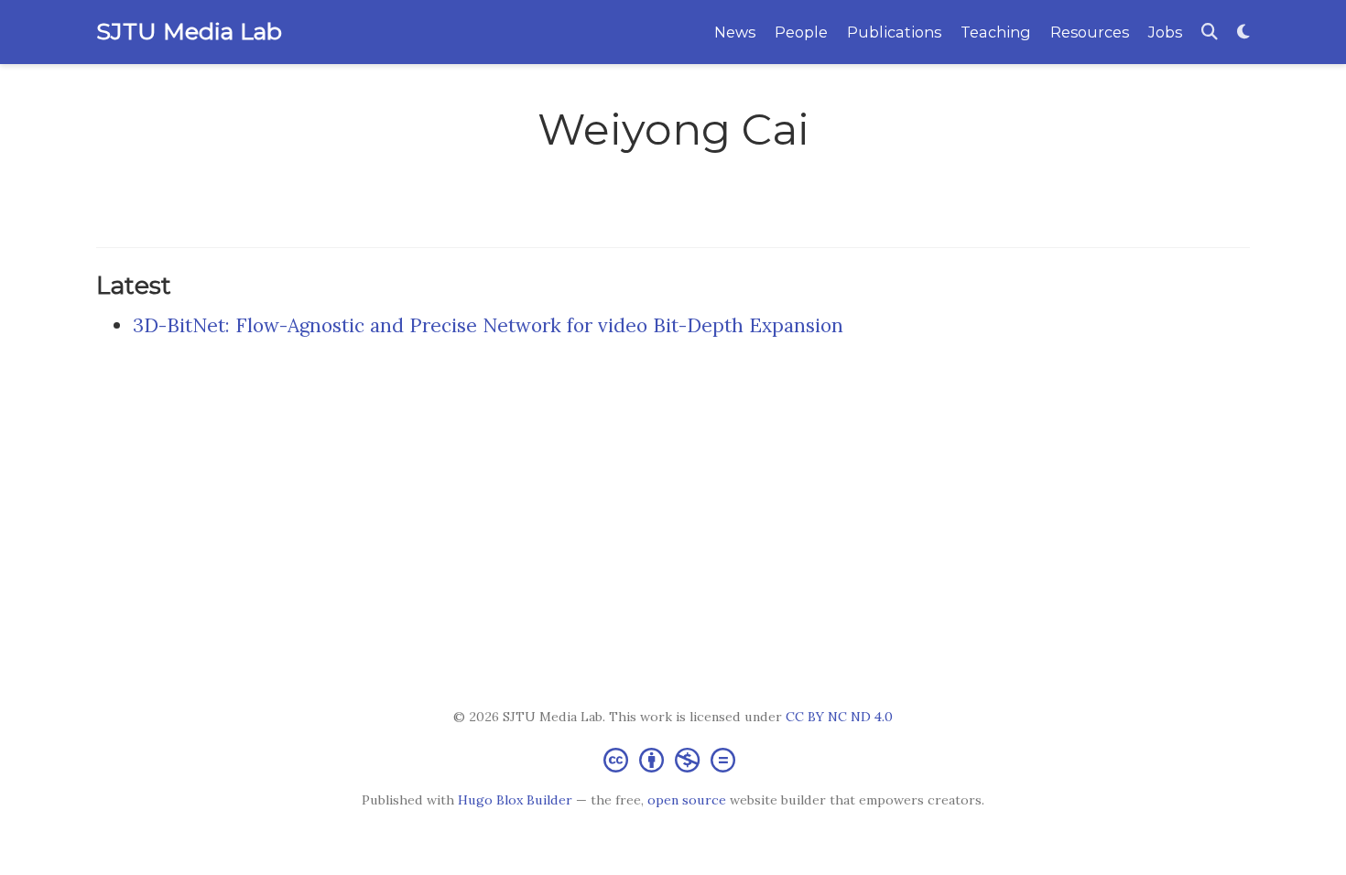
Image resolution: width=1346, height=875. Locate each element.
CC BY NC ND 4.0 (839, 716)
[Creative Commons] (673, 759)
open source (686, 800)
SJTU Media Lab (189, 31)
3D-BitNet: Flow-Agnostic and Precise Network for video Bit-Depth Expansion (488, 325)
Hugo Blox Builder (515, 800)
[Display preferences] (1243, 32)
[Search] (1209, 32)
